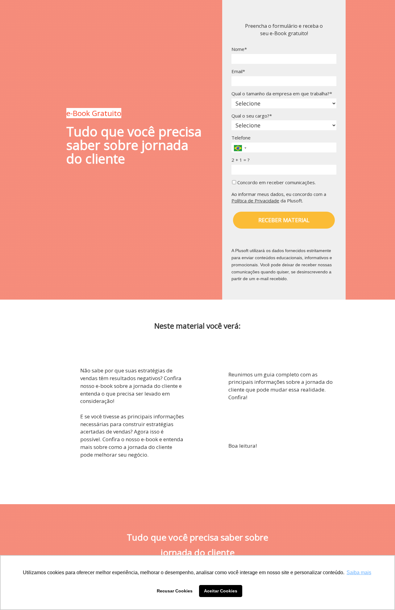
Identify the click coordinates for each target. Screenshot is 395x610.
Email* (238, 71)
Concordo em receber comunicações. (276, 182)
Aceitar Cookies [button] (220, 590)
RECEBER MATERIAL (284, 220)
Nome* (239, 49)
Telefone (241, 138)
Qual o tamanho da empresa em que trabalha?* (281, 94)
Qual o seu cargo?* (251, 116)
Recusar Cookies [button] (175, 590)
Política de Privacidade (255, 200)
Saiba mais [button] (359, 572)
